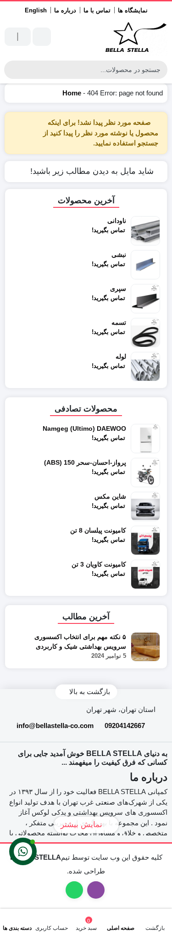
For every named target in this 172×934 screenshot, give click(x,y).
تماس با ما (97, 10)
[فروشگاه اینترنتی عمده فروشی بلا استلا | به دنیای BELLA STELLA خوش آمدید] (135, 36)
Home (71, 93)
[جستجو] (12, 70)
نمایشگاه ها (133, 10)
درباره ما (65, 10)
